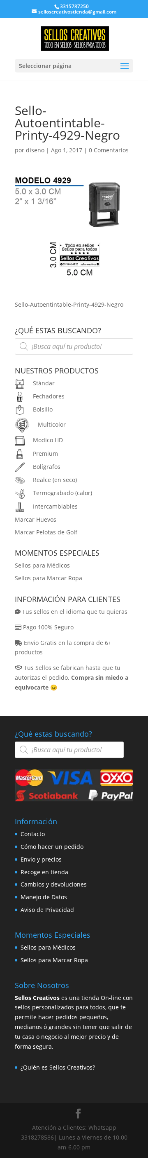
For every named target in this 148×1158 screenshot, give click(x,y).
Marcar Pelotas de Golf (46, 532)
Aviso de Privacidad (47, 910)
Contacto (33, 834)
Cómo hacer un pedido (52, 846)
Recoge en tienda (44, 872)
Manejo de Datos (44, 897)
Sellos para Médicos (42, 565)
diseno (35, 150)
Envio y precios (41, 859)
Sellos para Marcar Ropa (48, 578)
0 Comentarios (109, 150)
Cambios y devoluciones (54, 884)
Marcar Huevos (35, 519)
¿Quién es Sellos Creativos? (58, 1067)
